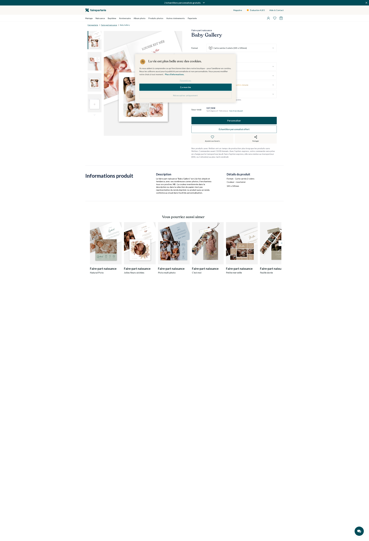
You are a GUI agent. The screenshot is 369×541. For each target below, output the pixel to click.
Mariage (89, 18)
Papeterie (192, 18)
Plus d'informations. (174, 74)
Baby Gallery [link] (125, 25)
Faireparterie (93, 25)
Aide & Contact (276, 10)
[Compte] (268, 18)
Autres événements (175, 18)
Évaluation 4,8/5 (257, 10)
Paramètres (185, 80)
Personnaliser (234, 120)
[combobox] (241, 48)
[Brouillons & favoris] (274, 18)
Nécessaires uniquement (185, 95)
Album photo (140, 18)
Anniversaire (125, 18)
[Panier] (281, 18)
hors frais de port (236, 111)
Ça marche (185, 87)
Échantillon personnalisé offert (234, 129)
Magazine (237, 10)
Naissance (100, 18)
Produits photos (155, 18)
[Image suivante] (94, 115)
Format (194, 48)
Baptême (112, 18)
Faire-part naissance (109, 25)
